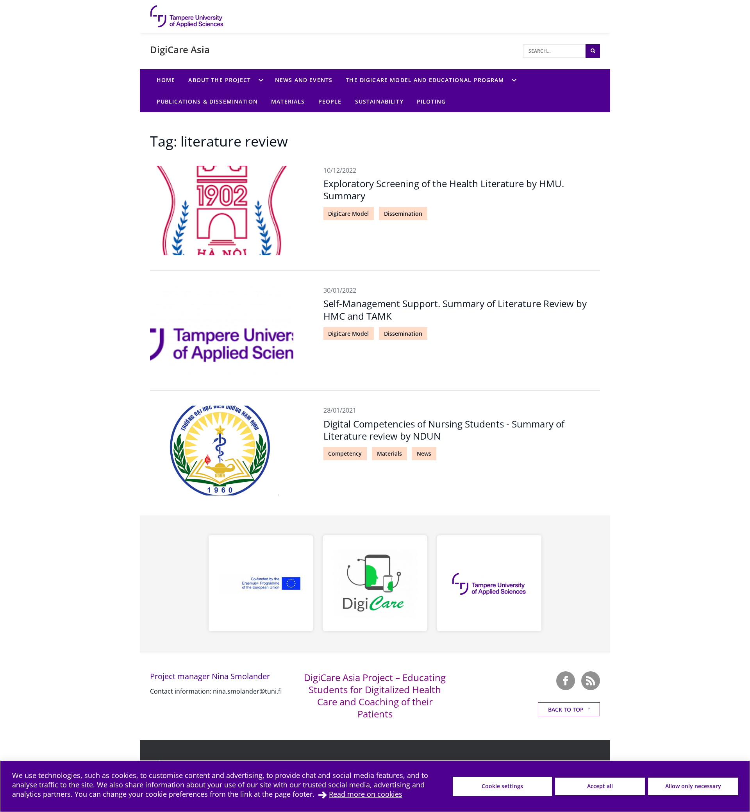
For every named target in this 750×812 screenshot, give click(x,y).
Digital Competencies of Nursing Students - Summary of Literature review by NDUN (443, 429)
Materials (389, 453)
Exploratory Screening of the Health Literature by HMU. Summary (443, 189)
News (424, 453)
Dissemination (403, 213)
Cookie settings (502, 786)
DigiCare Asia (180, 49)
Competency (345, 453)
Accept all (600, 786)
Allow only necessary (693, 786)
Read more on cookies (365, 794)
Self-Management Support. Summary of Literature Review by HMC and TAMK (455, 309)
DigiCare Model (348, 213)
